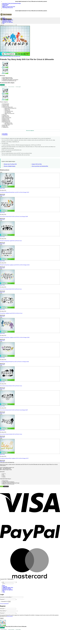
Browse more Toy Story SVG (10, 164)
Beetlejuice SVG (5, 119)
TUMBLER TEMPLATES (7, 20)
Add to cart (2, 84)
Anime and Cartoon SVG (8, 56)
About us (4, 473)
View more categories (30, 130)
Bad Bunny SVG (5, 118)
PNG (3, 23)
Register (1, 618)
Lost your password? (4, 603)
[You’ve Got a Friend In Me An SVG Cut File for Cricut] (5, 67)
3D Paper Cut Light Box (7, 22)
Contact (3, 475)
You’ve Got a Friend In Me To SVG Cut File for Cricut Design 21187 (14, 410)
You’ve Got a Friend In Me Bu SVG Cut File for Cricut (11, 434)
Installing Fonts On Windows (8, 481)
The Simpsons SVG (9, 111)
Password (2, 599)
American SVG (5, 105)
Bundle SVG (5, 126)
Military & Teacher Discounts (8, 6)
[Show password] (16, 599)
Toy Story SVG (17, 56)
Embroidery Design (6, 21)
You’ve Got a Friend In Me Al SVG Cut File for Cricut (11, 289)
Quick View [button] (2, 188)
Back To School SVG (6, 117)
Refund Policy (5, 4)
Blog (3, 474)
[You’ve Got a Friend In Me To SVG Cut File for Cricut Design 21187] (5, 73)
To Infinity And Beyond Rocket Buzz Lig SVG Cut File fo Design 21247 (14, 192)
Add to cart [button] (2, 195)
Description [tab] (5, 133)
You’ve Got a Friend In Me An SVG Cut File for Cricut (11, 385)
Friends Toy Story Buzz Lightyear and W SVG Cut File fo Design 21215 (14, 264)
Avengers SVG (5, 115)
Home (3, 17)
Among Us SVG (5, 106)
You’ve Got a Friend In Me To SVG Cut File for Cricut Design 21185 (14, 216)
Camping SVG (5, 127)
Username (2, 608)
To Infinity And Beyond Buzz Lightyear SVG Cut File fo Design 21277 (14, 458)
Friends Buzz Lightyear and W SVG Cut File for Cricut (11, 313)
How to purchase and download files (40, 166)
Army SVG (4, 114)
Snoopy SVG (7, 110)
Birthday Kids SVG (6, 120)
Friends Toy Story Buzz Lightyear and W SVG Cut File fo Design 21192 (14, 337)
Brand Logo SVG (5, 125)
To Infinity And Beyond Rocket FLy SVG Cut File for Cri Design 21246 (14, 361)
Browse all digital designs (9, 166)
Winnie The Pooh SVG (9, 113)
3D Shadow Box (5, 103)
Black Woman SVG (9, 124)
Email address (3, 610)
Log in (9, 601)
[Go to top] (0, 580)
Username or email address (6, 597)
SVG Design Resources (7, 7)
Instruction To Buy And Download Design (11, 3)
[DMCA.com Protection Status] (4, 486)
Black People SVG (6, 121)
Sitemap (3, 476)
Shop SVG (4, 18)
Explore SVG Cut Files (37, 164)
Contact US (4, 5)
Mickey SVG (7, 109)
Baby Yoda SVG (5, 116)
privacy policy (10, 616)
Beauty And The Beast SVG (10, 108)
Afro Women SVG (8, 123)
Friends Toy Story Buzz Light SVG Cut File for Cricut (11, 240)
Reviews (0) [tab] (4, 134)
